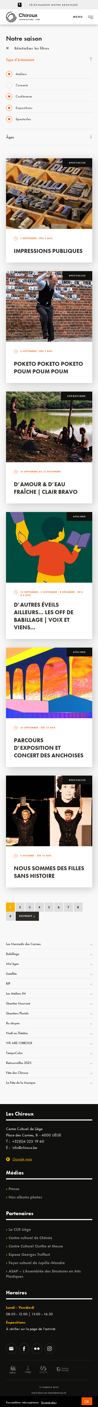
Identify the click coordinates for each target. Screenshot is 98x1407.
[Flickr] (37, 1349)
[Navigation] (90, 17)
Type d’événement (20, 59)
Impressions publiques (48, 251)
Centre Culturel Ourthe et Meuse (36, 1246)
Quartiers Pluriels (17, 1013)
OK (86, 1401)
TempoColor (14, 1053)
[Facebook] (24, 1349)
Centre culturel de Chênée (30, 1237)
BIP (8, 983)
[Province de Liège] (58, 1370)
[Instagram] (49, 1349)
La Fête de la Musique (20, 1082)
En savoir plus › (49, 1402)
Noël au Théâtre (17, 1033)
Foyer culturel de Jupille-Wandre (37, 1262)
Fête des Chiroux (17, 1072)
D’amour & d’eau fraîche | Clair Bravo (46, 488)
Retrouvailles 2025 (18, 1063)
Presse (14, 1188)
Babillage (12, 954)
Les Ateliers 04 (16, 993)
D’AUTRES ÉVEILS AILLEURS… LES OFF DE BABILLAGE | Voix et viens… (43, 616)
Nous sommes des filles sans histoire (49, 872)
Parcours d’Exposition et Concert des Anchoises (48, 747)
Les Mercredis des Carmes (23, 944)
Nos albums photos (25, 1197)
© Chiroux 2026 (49, 1387)
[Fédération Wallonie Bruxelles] (43, 1370)
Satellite (11, 973)
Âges (10, 137)
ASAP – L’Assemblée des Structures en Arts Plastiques (43, 1274)
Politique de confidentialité (49, 1393)
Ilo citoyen (13, 1023)
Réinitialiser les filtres (31, 48)
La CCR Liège (20, 1229)
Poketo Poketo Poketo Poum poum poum (48, 367)
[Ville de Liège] (27, 1370)
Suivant (27, 915)
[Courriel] (11, 1349)
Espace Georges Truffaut (29, 1254)
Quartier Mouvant (18, 1003)
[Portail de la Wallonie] (12, 1370)
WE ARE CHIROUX (19, 1043)
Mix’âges (12, 963)
